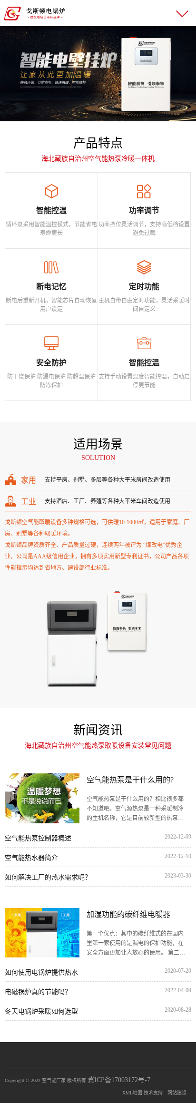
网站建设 (176, 1092)
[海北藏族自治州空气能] (35, 12)
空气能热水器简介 (31, 857)
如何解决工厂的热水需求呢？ (48, 877)
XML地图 (132, 1092)
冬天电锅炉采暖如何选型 (41, 1011)
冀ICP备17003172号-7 (119, 1079)
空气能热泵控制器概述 (38, 838)
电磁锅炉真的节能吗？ (38, 992)
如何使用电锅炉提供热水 (41, 972)
